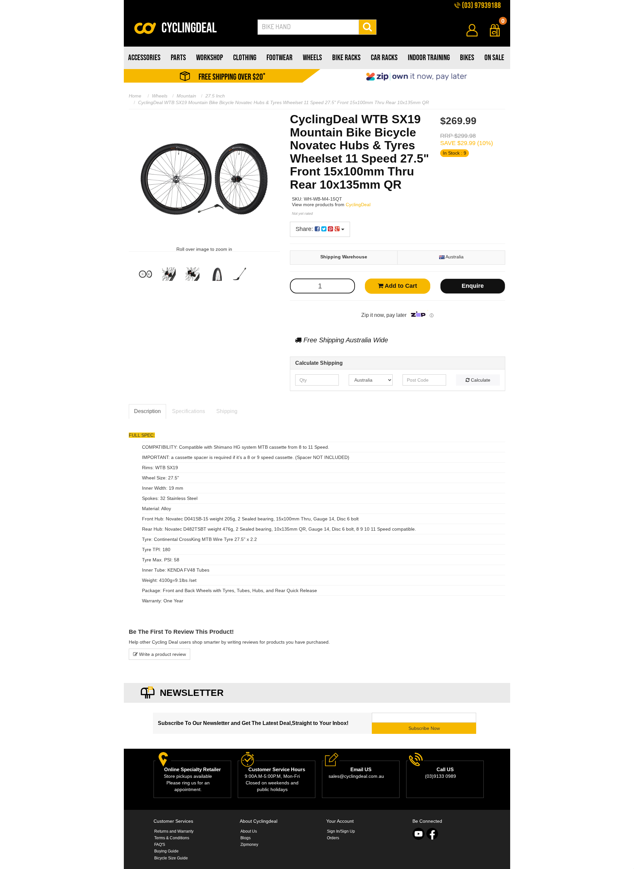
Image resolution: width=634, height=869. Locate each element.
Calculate (480, 380)
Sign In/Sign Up (341, 831)
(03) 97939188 (481, 5)
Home (135, 95)
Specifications (188, 411)
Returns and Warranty (174, 831)
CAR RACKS (384, 57)
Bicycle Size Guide (171, 858)
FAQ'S (159, 844)
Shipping (226, 411)
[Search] (367, 27)
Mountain (186, 95)
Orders (333, 838)
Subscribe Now (424, 728)
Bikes (467, 57)
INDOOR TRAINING (429, 57)
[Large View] (145, 274)
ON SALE (494, 57)
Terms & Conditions (171, 838)
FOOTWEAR (279, 57)
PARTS (178, 57)
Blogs (245, 838)
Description (147, 411)
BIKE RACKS (346, 57)
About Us (248, 831)
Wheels (159, 95)
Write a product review (162, 654)
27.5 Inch (215, 95)
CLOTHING (244, 57)
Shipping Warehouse (343, 256)
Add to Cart (400, 286)
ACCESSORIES (144, 57)
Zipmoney (249, 844)
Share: (305, 229)
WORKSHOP (209, 57)
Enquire (473, 286)
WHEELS (312, 57)
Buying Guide (166, 851)
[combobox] (308, 27)
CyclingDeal (358, 204)
